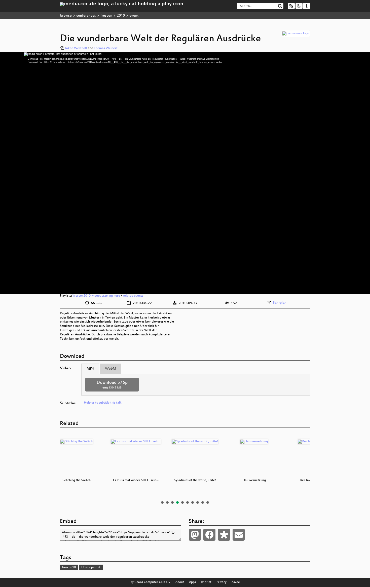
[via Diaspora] (224, 535)
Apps (192, 582)
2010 (121, 16)
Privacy (221, 582)
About (179, 582)
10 (207, 502)
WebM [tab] (110, 369)
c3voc (236, 582)
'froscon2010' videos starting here (96, 296)
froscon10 (69, 567)
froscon (106, 16)
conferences (86, 16)
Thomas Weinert (106, 48)
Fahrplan (279, 303)
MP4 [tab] (90, 369)
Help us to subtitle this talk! (103, 403)
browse (66, 16)
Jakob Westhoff (76, 48)
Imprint (206, 582)
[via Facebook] (209, 535)
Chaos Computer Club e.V (152, 582)
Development (90, 567)
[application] (185, 173)
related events (133, 296)
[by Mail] (239, 535)
